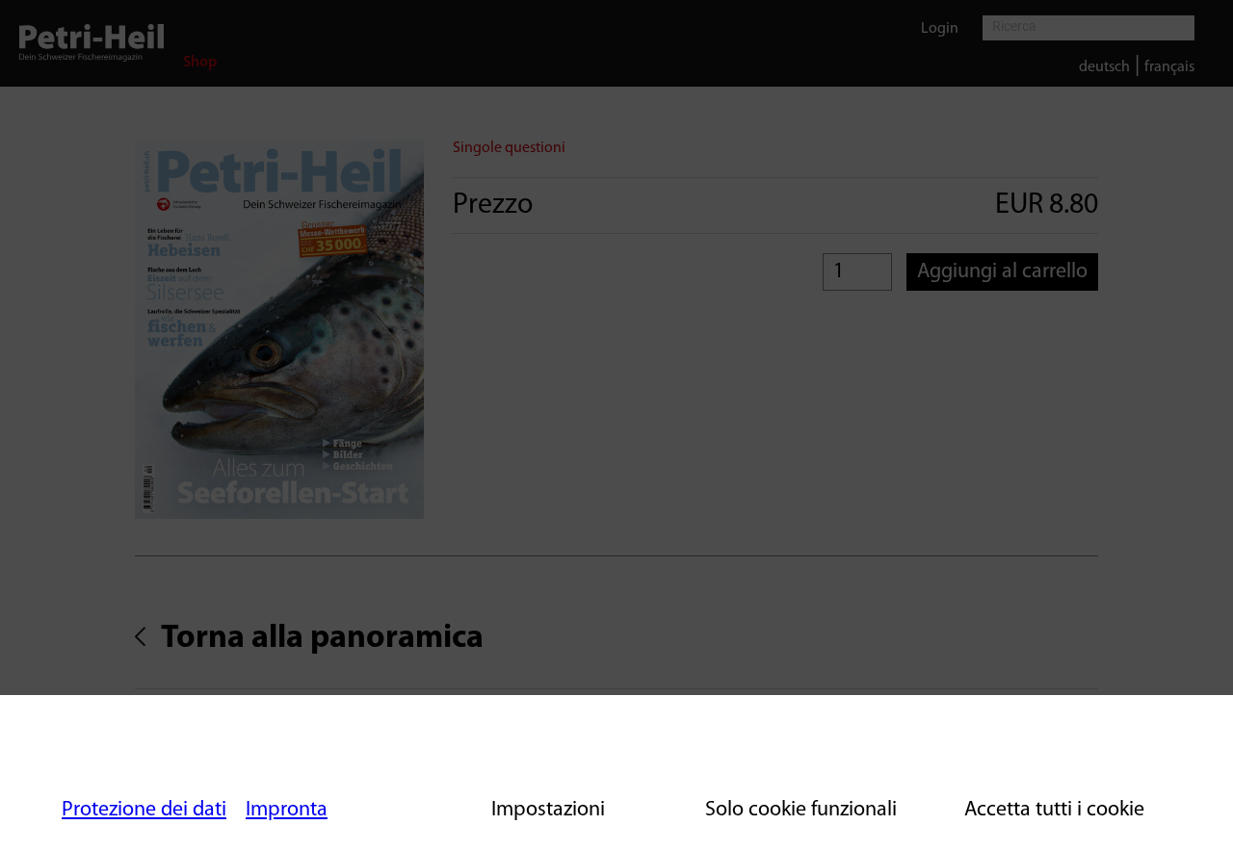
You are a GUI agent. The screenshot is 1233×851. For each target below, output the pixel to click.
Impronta (287, 810)
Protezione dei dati (144, 810)
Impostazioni (548, 810)
